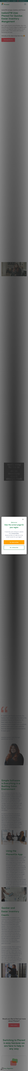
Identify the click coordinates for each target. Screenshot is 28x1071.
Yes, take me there (14, 542)
